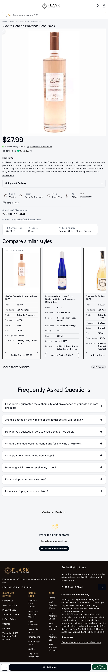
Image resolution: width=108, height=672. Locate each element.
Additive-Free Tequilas (32, 603)
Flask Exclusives (33, 623)
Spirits (31, 649)
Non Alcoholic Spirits (53, 626)
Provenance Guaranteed (41, 146)
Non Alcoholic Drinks (53, 616)
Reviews (6, 628)
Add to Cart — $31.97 (62, 355)
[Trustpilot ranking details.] (31, 150)
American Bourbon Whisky (33, 614)
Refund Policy (9, 619)
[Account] (98, 6)
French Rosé (36, 22)
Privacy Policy (9, 610)
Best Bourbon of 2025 (53, 647)
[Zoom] (2, 31)
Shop (51, 593)
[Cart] (104, 6)
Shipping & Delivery (15, 183)
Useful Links (32, 594)
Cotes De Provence (34, 197)
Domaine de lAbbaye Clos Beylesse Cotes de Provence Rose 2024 (60, 299)
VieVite (12, 197)
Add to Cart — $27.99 (21, 355)
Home (4, 22)
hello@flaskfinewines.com (28, 219)
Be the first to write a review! (54, 548)
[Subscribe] (102, 587)
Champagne (34, 637)
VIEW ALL (97, 367)
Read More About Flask (16, 587)
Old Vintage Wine (34, 643)
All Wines (13, 22)
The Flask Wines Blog (33, 655)
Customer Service (8, 594)
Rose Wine (24, 22)
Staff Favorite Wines (53, 605)
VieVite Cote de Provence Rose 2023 (21, 298)
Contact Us (7, 600)
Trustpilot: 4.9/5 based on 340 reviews (10, 636)
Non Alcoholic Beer (53, 637)
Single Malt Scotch (33, 630)
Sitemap (6, 624)
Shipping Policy (9, 605)
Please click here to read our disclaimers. (81, 642)
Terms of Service (10, 614)
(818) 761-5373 (15, 213)
